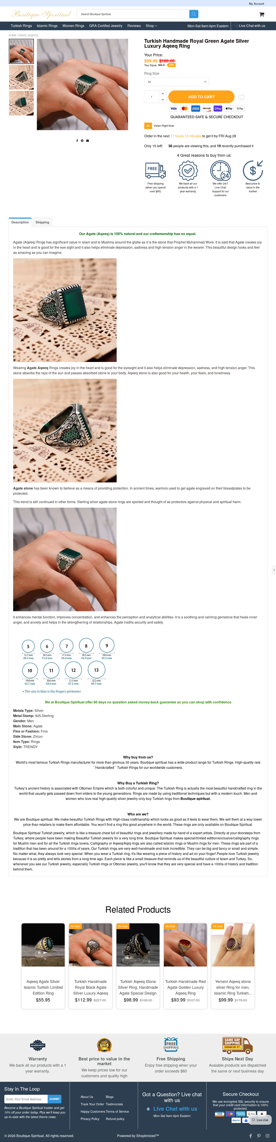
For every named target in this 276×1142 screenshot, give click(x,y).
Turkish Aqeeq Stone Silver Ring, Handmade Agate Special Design (138, 987)
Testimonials (114, 1104)
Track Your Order (92, 1104)
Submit (55, 1099)
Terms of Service (117, 1111)
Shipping (42, 222)
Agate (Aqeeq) (28, 35)
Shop (150, 25)
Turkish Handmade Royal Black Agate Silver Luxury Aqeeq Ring (90, 987)
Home (12, 35)
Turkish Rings (21, 25)
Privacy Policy (90, 1119)
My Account (256, 3)
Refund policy (115, 1119)
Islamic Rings (47, 25)
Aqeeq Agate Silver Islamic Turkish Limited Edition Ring (43, 987)
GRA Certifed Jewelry (105, 25)
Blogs (109, 1097)
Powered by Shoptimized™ (138, 1135)
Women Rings (73, 25)
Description (20, 222)
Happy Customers (93, 1111)
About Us (87, 1097)
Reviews (134, 25)
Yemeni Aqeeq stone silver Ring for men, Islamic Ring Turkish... (233, 987)
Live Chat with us (251, 26)
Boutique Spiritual (30, 1135)
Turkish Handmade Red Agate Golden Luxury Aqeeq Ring (185, 987)
